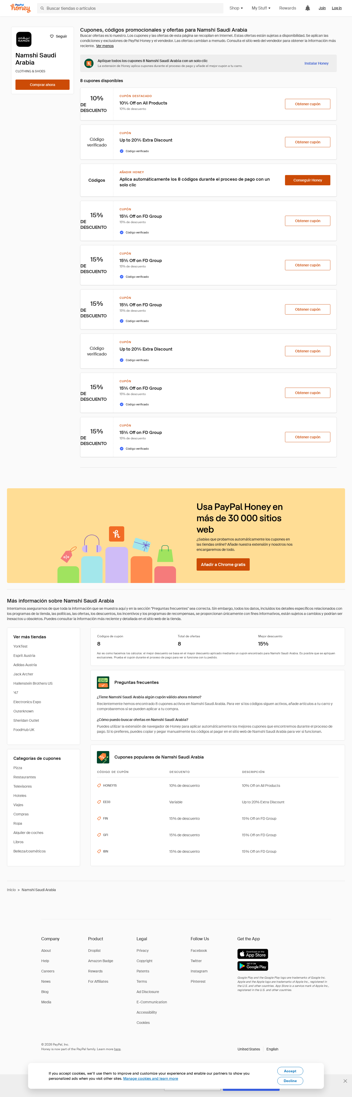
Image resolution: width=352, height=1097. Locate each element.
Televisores (22, 786)
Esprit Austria (24, 655)
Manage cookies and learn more (150, 1078)
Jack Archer (23, 674)
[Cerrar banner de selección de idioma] (345, 1081)
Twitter (196, 961)
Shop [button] (234, 8)
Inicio (11, 889)
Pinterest (198, 981)
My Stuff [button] (259, 8)
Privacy (143, 950)
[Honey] (20, 8)
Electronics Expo (27, 702)
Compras (21, 814)
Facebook (199, 950)
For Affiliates (98, 981)
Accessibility (147, 1012)
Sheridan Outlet (26, 720)
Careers (47, 971)
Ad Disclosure (148, 991)
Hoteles (19, 795)
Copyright (145, 961)
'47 (15, 692)
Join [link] (322, 8)
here (117, 1049)
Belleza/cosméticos (29, 851)
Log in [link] (337, 8)
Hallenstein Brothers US (33, 683)
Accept (290, 1071)
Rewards (287, 8)
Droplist (94, 950)
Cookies (143, 1022)
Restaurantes (24, 777)
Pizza (17, 767)
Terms (142, 981)
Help (45, 961)
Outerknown (23, 711)
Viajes (18, 805)
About (46, 950)
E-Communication (152, 1002)
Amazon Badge (100, 961)
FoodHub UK (23, 729)
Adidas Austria (25, 665)
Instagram (199, 971)
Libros (18, 842)
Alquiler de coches (28, 832)
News (46, 981)
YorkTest (20, 646)
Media (46, 1002)
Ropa (17, 823)
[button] (258, 1049)
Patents (143, 971)
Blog (44, 991)
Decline (290, 1081)
